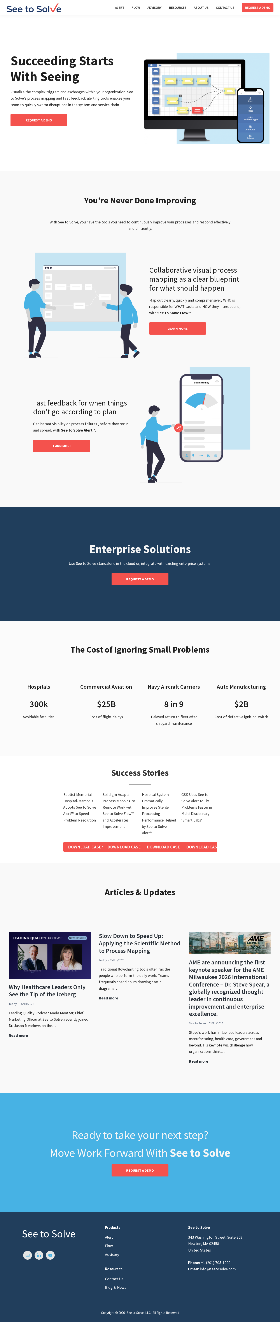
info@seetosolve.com (217, 1268)
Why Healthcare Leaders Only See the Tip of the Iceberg (47, 990)
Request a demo (39, 120)
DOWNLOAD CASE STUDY (91, 847)
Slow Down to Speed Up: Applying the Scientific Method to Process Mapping (139, 943)
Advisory (112, 1254)
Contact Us (114, 1278)
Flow (109, 1245)
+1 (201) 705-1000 (215, 1262)
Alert (109, 1237)
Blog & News (115, 1287)
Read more (18, 1036)
